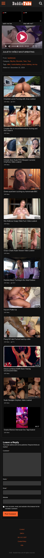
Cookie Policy (22, 541)
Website (5, 497)
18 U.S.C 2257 (22, 537)
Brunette (19, 61)
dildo (9, 64)
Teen (25, 61)
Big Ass (12, 61)
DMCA (22, 533)
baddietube (12, 58)
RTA (22, 545)
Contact (22, 529)
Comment (6, 451)
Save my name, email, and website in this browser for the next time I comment (22, 507)
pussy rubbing (26, 64)
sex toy (34, 64)
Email (5, 488)
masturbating (16, 64)
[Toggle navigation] (3, 3)
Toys (29, 61)
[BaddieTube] (22, 3)
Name (5, 479)
